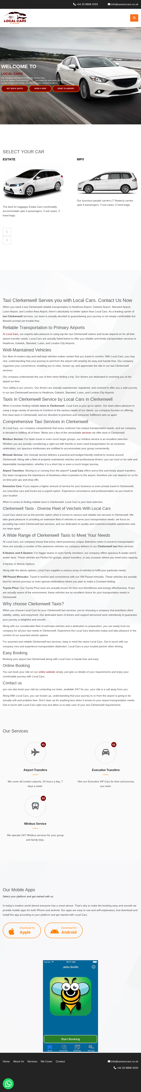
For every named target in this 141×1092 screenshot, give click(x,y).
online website (47, 671)
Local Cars (12, 334)
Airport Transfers (35, 770)
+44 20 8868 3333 (87, 4)
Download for (27, 930)
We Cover (46, 1061)
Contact (60, 1061)
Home (6, 1061)
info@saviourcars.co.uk (124, 4)
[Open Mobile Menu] (134, 18)
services (86, 432)
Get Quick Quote (15, 88)
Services (32, 1061)
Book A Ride (40, 88)
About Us (18, 1061)
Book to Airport (66, 88)
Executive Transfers (106, 770)
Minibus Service (35, 823)
